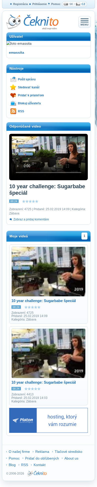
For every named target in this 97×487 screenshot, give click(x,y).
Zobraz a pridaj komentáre (31, 219)
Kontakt (40, 465)
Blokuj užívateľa (29, 103)
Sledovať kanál (28, 87)
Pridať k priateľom (31, 95)
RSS (21, 111)
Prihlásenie (39, 3)
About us (71, 458)
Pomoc (55, 3)
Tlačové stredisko (68, 452)
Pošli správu (27, 79)
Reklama (42, 452)
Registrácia (20, 3)
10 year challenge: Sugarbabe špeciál (43, 301)
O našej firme (19, 452)
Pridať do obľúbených (42, 458)
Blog (12, 465)
